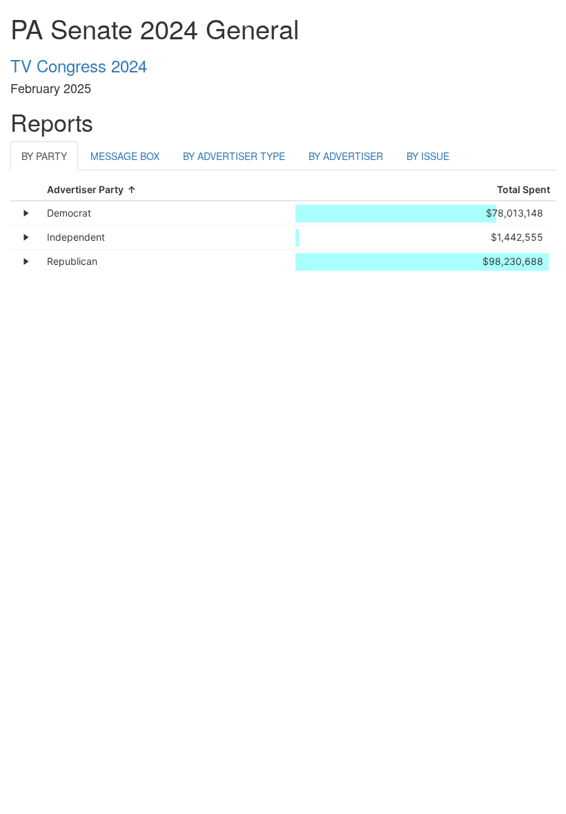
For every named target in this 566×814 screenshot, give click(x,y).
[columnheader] (170, 190)
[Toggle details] (26, 213)
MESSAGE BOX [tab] (124, 156)
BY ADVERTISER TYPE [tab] (234, 156)
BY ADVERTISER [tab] (346, 156)
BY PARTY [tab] (44, 156)
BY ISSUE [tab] (428, 156)
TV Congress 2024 (78, 65)
